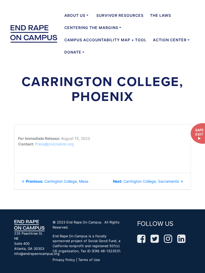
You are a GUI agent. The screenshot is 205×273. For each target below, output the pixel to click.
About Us (74, 15)
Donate (72, 52)
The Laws (160, 15)
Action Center (170, 40)
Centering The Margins (91, 27)
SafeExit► (199, 134)
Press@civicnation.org (54, 144)
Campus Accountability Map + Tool (105, 40)
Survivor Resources (120, 15)
